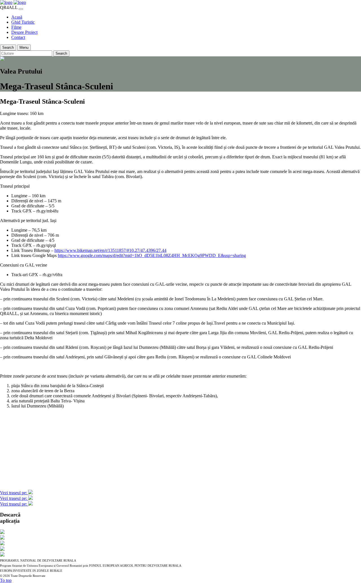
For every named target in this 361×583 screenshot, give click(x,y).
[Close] (21, 9)
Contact (18, 37)
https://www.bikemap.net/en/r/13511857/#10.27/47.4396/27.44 (110, 250)
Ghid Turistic (23, 22)
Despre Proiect (24, 32)
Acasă (16, 17)
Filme (16, 27)
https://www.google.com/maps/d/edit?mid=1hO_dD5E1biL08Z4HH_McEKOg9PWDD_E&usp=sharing (152, 255)
